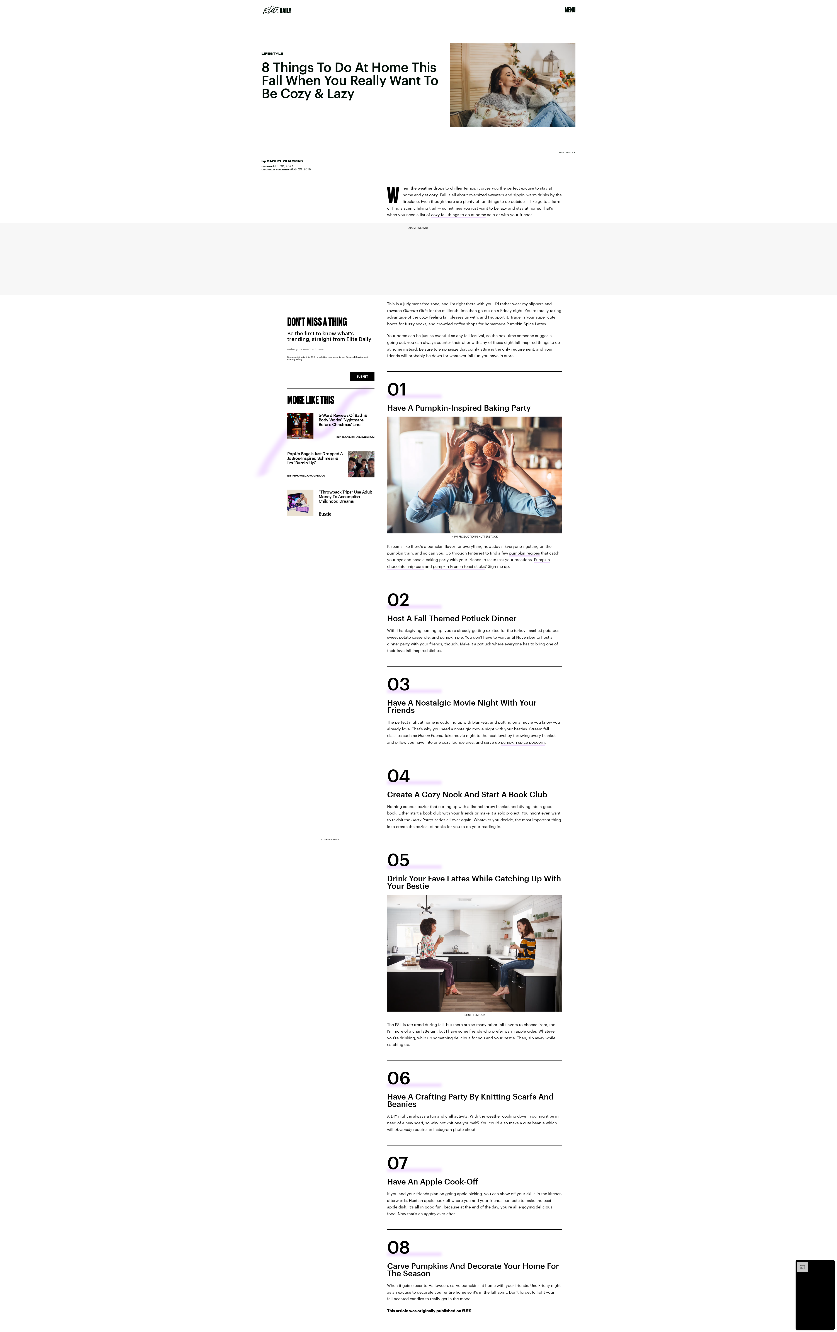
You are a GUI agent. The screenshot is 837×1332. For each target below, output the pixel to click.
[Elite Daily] (277, 9)
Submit (362, 376)
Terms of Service (355, 357)
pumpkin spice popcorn (523, 742)
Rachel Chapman (285, 161)
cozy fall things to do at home (458, 214)
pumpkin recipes (524, 553)
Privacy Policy (294, 359)
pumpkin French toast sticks (459, 566)
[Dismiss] (830, 1264)
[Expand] (800, 1264)
